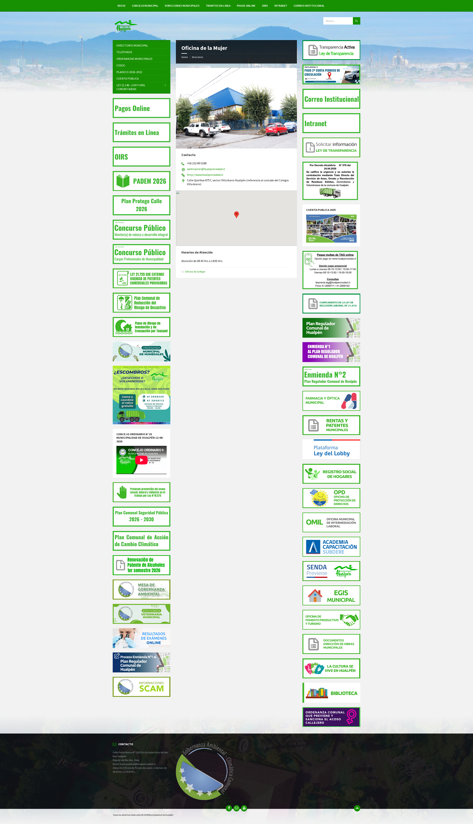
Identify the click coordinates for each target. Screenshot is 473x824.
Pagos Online (246, 5)
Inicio (121, 5)
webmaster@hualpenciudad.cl (206, 169)
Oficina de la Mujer (195, 271)
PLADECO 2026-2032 (129, 72)
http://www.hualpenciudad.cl (205, 175)
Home (184, 57)
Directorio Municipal (132, 45)
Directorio (197, 57)
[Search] (356, 21)
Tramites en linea (218, 5)
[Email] (236, 808)
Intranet (280, 5)
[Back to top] (357, 808)
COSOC (120, 65)
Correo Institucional (309, 5)
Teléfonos (124, 52)
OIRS (265, 5)
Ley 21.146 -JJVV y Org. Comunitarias (130, 87)
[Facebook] (229, 808)
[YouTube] (244, 808)
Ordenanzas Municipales (134, 59)
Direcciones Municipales (182, 5)
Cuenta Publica (127, 78)
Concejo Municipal (145, 5)
